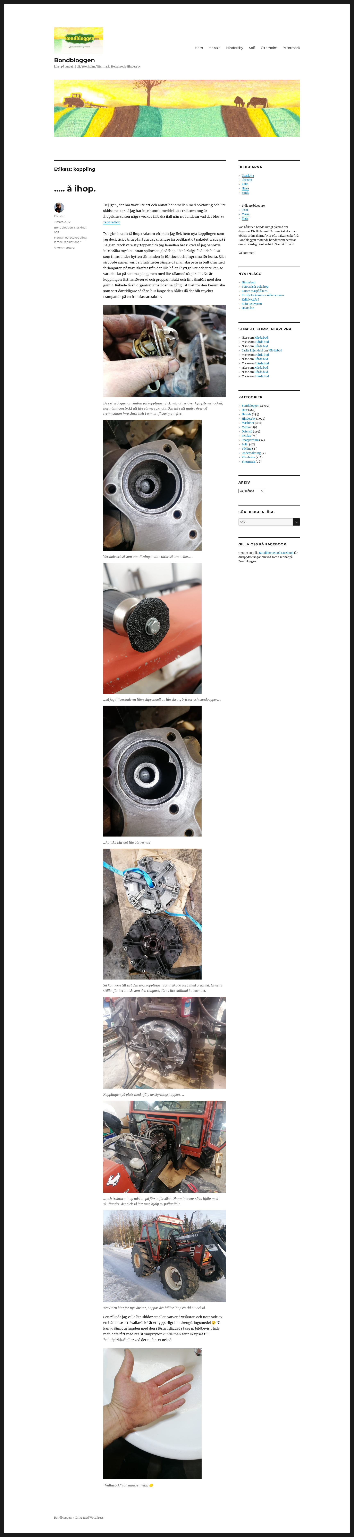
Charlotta (248, 175)
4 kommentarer (64, 247)
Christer (59, 216)
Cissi (245, 210)
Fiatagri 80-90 (63, 237)
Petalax (246, 436)
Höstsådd (248, 308)
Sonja (245, 193)
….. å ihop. (75, 189)
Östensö (247, 431)
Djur (244, 410)
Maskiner (80, 227)
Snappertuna (250, 440)
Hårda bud (248, 282)
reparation (111, 222)
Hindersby (234, 48)
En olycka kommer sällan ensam (263, 295)
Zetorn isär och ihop (255, 286)
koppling (80, 237)
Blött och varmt (252, 304)
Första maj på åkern (255, 291)
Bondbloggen (74, 60)
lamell (58, 241)
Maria (245, 214)
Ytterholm (269, 48)
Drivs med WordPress (89, 1517)
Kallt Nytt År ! (250, 299)
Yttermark (291, 48)
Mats (245, 218)
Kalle (245, 184)
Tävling (247, 448)
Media (246, 427)
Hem (199, 48)
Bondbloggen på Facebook (276, 553)
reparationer (72, 241)
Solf (252, 48)
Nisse (245, 188)
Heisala (214, 48)
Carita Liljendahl (252, 350)
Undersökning (251, 453)
